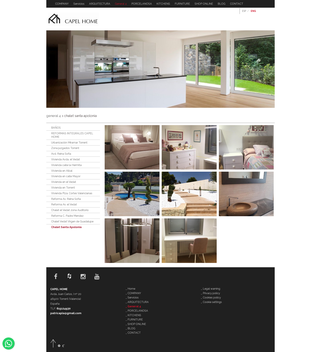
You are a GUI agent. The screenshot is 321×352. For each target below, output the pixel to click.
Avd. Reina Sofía (61, 153)
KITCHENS (163, 3)
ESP (244, 11)
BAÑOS (56, 127)
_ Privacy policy (210, 293)
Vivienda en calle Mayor (65, 176)
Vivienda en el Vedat (63, 182)
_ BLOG (130, 328)
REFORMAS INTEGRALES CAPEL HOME (72, 135)
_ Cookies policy (211, 297)
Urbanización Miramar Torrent (69, 142)
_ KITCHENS (133, 315)
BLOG (221, 3)
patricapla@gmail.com (65, 313)
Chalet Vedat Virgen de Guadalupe (72, 221)
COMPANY (62, 3)
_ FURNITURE (134, 319)
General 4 (121, 3)
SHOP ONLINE (204, 3)
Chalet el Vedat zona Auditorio (70, 210)
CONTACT (236, 3)
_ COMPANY (133, 293)
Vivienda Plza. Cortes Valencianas (71, 193)
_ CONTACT (133, 332)
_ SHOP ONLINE (136, 324)
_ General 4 (133, 306)
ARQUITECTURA (99, 3)
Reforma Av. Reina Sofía (66, 199)
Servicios (78, 3)
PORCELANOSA (141, 3)
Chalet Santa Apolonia (66, 227)
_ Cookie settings (211, 302)
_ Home (130, 288)
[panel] (59, 345)
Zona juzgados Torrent (65, 148)
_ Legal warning (210, 288)
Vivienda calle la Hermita (66, 165)
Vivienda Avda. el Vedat (65, 159)
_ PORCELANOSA (137, 310)
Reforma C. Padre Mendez (67, 215)
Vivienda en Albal (61, 170)
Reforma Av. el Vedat (64, 204)
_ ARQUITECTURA (137, 302)
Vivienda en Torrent (63, 187)
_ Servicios (132, 297)
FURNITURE (182, 3)
